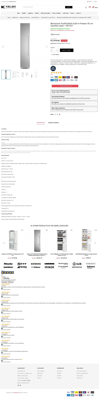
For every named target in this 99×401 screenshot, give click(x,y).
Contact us (59, 378)
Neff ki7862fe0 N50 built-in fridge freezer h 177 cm (86, 254)
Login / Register (40, 371)
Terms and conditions (82, 371)
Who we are (59, 371)
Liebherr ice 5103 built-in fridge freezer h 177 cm (13, 254)
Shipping (59, 373)
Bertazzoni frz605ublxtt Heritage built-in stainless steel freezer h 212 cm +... (37, 254)
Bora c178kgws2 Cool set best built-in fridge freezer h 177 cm (62, 254)
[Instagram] (20, 385)
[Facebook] (18, 385)
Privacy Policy (80, 375)
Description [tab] (41, 122)
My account (40, 373)
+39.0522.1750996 (26, 380)
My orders (39, 375)
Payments (59, 375)
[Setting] (86, 7)
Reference (54, 43)
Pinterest (59, 114)
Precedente (4, 282)
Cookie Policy (79, 378)
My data (39, 378)
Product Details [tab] (53, 122)
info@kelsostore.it (12, 1)
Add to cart (66, 50)
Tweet (57, 114)
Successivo (10, 282)
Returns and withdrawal (82, 373)
